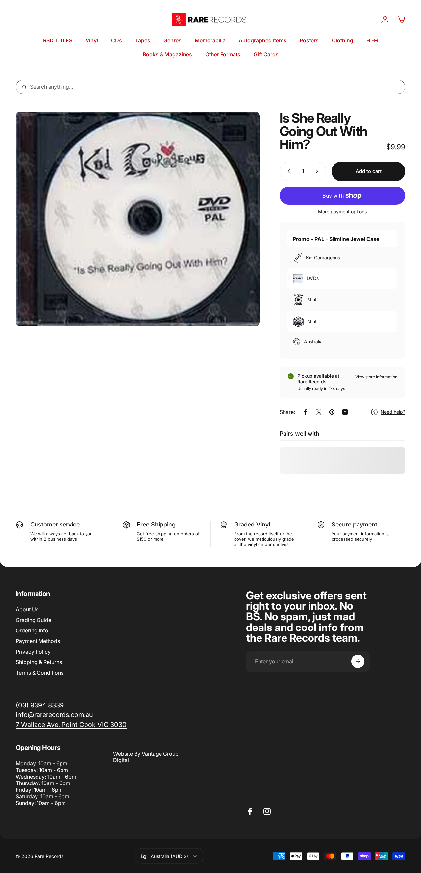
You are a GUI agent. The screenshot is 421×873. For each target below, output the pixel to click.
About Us (27, 609)
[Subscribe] (357, 661)
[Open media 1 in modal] (138, 219)
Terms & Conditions (39, 672)
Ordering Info (32, 630)
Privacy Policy (33, 651)
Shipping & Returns (39, 662)
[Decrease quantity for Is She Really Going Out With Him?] (287, 171)
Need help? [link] (393, 412)
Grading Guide (33, 620)
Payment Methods (38, 641)
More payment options (342, 211)
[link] (71, 724)
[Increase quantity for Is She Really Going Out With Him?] (318, 171)
